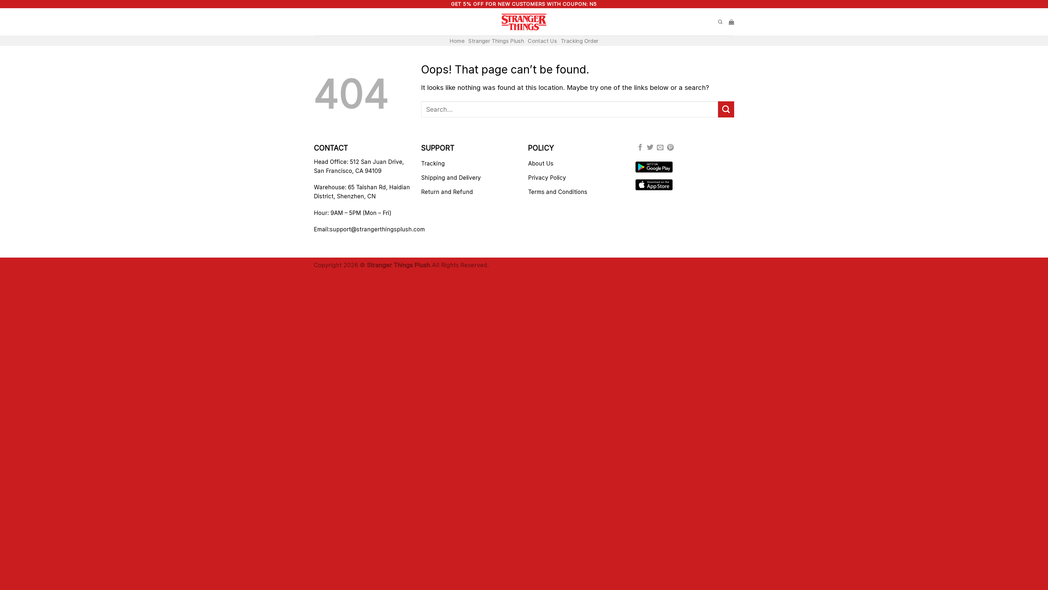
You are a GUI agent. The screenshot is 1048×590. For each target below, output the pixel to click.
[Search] (720, 22)
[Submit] (726, 109)
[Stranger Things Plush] (524, 22)
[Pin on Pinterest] (670, 148)
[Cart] (731, 22)
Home (457, 41)
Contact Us (542, 41)
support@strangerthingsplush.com (377, 229)
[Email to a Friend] (660, 148)
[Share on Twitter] (650, 148)
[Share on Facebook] (640, 148)
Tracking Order (580, 41)
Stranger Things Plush (496, 41)
